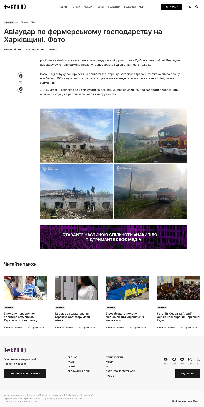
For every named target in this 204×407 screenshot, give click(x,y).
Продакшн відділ (79, 371)
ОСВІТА (72, 366)
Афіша (109, 362)
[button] (190, 7)
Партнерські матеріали (120, 371)
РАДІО (71, 362)
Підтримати (171, 7)
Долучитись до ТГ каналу (25, 373)
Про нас (72, 357)
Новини (9, 22)
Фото (109, 366)
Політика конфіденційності (186, 401)
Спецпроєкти (114, 357)
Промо (110, 376)
